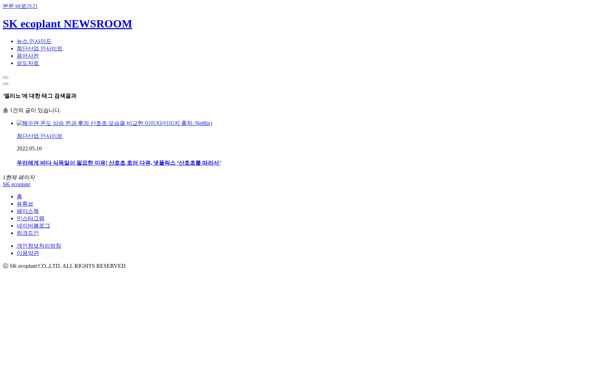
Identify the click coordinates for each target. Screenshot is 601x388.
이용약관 (28, 253)
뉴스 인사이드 (34, 41)
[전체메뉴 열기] (5, 84)
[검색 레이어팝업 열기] (5, 77)
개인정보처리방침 (39, 246)
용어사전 (28, 56)
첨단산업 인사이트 (40, 48)
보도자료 (28, 63)
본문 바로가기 (20, 6)
